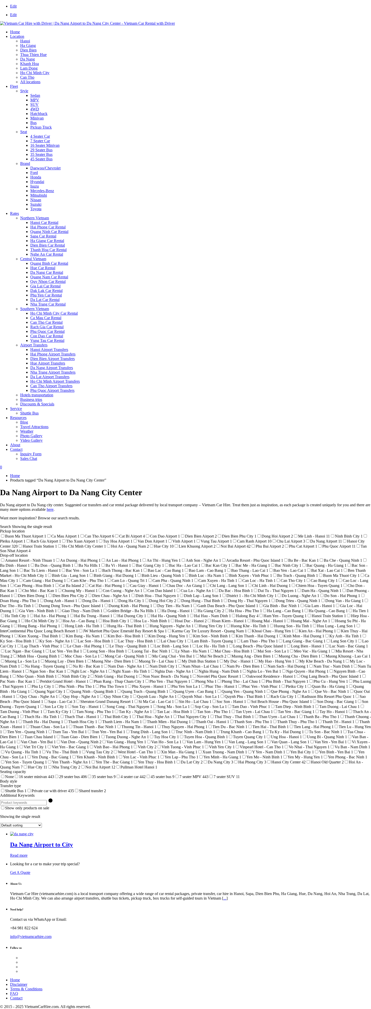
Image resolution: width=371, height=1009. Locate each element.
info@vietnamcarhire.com (30, 936)
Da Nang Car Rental (46, 272)
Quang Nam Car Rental (49, 277)
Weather (26, 431)
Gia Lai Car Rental (45, 286)
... (224, 898)
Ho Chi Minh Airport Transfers (55, 381)
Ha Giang (28, 45)
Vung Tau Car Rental (47, 340)
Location (17, 36)
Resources (18, 418)
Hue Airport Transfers (47, 363)
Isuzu (34, 186)
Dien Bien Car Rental (47, 245)
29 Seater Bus (41, 150)
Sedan (35, 95)
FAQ (14, 993)
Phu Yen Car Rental (46, 295)
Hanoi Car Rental (44, 222)
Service (16, 408)
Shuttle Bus (29, 413)
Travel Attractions (34, 427)
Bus (33, 123)
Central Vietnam (33, 259)
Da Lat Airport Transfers (49, 377)
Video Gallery (31, 440)
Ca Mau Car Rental (45, 318)
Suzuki (35, 204)
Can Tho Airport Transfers (51, 386)
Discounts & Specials (37, 404)
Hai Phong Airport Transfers (52, 354)
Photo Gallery (31, 436)
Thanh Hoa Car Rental (48, 250)
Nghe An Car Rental (46, 254)
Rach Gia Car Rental (47, 327)
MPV (34, 100)
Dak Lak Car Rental (46, 290)
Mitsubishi (38, 195)
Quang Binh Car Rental (49, 263)
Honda (35, 177)
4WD (34, 109)
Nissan (35, 200)
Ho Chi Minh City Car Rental (54, 313)
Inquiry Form (30, 454)
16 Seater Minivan (45, 145)
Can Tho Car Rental (46, 322)
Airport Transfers (33, 345)
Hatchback (38, 113)
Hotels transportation (36, 395)
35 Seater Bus (41, 154)
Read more (19, 855)
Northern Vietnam (34, 218)
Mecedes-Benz (42, 191)
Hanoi (25, 41)
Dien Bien (28, 50)
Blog (24, 422)
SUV (34, 104)
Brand (25, 163)
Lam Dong (29, 68)
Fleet (14, 86)
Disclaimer (18, 984)
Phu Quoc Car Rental (47, 331)
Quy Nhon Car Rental (48, 281)
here (50, 509)
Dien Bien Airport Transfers (52, 359)
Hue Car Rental (42, 268)
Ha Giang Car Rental (47, 241)
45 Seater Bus (41, 159)
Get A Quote (20, 872)
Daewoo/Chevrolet (45, 168)
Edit (13, 6)
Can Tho (27, 77)
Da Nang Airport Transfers (51, 368)
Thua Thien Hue (33, 54)
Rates (14, 213)
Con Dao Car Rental (46, 336)
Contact (16, 449)
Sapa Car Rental (43, 236)
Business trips (31, 399)
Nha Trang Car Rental (48, 304)
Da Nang (27, 59)
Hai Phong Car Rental (48, 227)
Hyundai (37, 182)
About (15, 445)
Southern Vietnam (34, 309)
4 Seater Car (40, 136)
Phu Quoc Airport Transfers (52, 390)
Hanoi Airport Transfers (49, 349)
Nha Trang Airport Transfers (52, 372)
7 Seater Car (40, 141)
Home (15, 32)
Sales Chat (28, 458)
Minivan (37, 118)
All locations (30, 82)
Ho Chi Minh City (34, 73)
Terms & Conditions (26, 989)
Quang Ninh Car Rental (49, 231)
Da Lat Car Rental (45, 300)
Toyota (35, 209)
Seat (23, 132)
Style (24, 91)
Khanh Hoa (29, 64)
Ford (34, 172)
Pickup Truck (41, 127)
